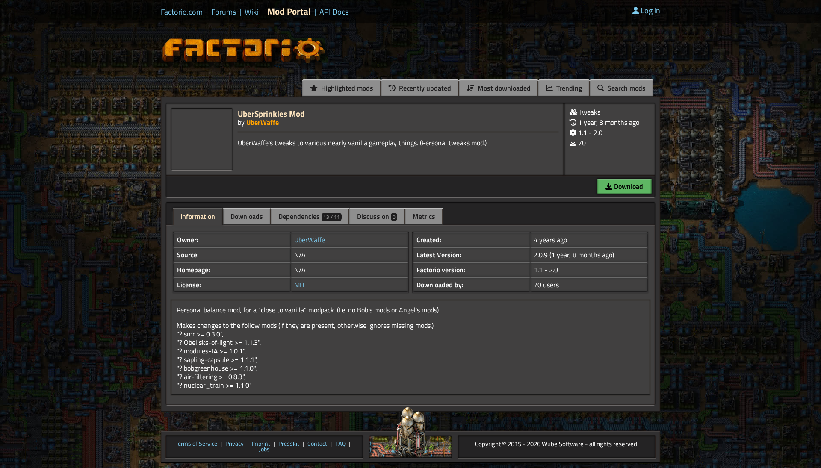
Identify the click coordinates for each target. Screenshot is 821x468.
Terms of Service (196, 444)
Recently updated (424, 88)
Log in (650, 10)
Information (197, 216)
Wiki (252, 12)
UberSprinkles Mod (271, 113)
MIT (299, 285)
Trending (568, 88)
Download (627, 186)
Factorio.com (182, 12)
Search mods (626, 88)
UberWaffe (262, 122)
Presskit (288, 444)
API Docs (333, 12)
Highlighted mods (346, 88)
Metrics (424, 216)
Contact (317, 444)
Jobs (264, 450)
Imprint (261, 444)
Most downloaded (503, 88)
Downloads (246, 216)
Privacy (234, 444)
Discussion (376, 216)
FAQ (340, 444)
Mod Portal (289, 11)
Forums (223, 12)
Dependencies (309, 216)
